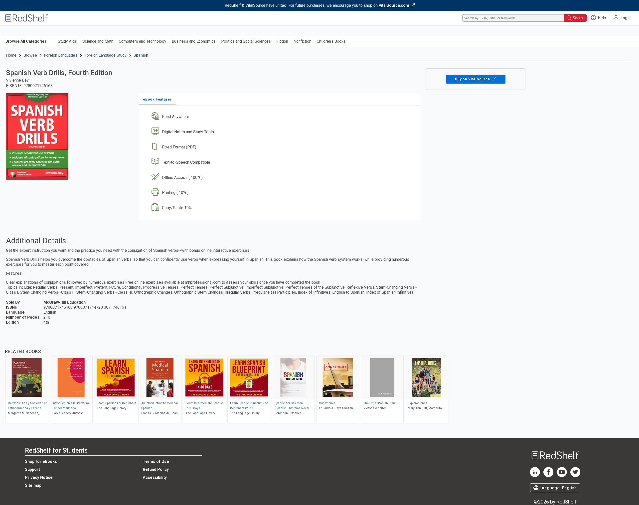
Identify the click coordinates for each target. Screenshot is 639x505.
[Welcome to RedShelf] (26, 18)
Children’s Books (331, 41)
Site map (33, 485)
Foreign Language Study (105, 55)
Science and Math (97, 41)
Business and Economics (194, 41)
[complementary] (319, 380)
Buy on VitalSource (473, 79)
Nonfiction (302, 41)
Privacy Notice (39, 477)
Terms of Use (156, 461)
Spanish (141, 55)
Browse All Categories (25, 41)
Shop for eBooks (41, 461)
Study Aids (67, 41)
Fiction (282, 41)
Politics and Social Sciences (246, 41)
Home (11, 55)
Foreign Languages (60, 55)
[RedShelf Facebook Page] (548, 475)
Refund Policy (156, 469)
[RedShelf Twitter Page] (575, 475)
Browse (30, 55)
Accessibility (155, 477)
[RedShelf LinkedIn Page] (535, 475)
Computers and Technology (142, 41)
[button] (281, 117)
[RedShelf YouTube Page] (562, 475)
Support (32, 469)
